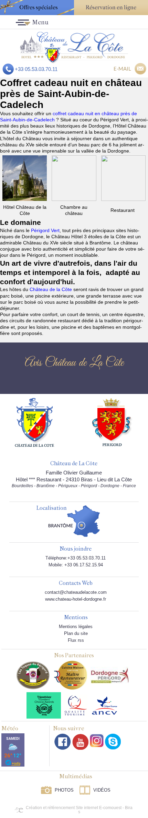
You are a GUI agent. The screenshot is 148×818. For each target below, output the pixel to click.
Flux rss (76, 640)
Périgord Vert (45, 230)
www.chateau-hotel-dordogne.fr (75, 599)
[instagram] (97, 740)
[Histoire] (34, 422)
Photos (64, 790)
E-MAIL (122, 68)
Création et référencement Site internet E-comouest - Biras (79, 809)
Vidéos (101, 790)
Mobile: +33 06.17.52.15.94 (76, 564)
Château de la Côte (51, 289)
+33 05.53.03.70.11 (36, 69)
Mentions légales (76, 626)
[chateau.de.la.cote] (113, 741)
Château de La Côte (73, 464)
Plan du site (76, 633)
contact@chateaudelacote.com (76, 592)
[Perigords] (112, 421)
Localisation (51, 508)
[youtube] (80, 742)
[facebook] (62, 742)
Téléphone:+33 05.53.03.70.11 (75, 558)
